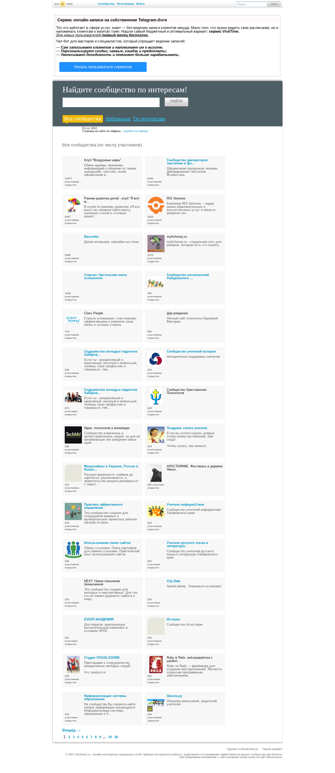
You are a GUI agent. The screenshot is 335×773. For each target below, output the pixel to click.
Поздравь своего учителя (187, 428)
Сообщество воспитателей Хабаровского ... (188, 276)
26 (116, 737)
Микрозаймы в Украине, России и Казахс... (111, 467)
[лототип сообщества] (156, 167)
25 (110, 737)
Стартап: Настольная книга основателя (105, 276)
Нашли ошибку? (272, 748)
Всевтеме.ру (250, 748)
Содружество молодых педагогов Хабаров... (110, 353)
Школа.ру (174, 696)
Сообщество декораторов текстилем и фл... (187, 161)
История (173, 619)
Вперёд (69, 730)
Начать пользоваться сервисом (103, 67)
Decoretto (91, 236)
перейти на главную (135, 131)
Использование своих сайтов (107, 543)
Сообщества (106, 3)
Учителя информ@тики (185, 504)
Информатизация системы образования (105, 697)
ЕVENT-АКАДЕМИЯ (99, 619)
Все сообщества (82, 118)
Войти (140, 3)
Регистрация (125, 3)
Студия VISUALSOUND (101, 657)
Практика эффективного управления (103, 506)
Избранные (118, 118)
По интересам (149, 118)
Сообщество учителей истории (191, 351)
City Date (173, 581)
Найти (274, 3)
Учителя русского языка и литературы (187, 544)
